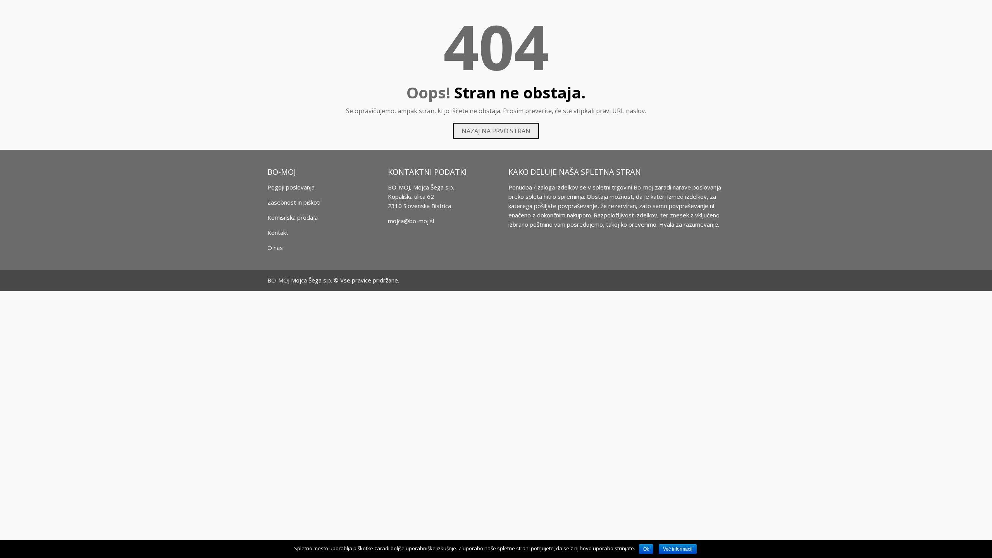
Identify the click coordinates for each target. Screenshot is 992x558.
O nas (275, 247)
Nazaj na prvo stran (496, 131)
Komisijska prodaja (292, 217)
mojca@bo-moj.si (411, 221)
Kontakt (277, 232)
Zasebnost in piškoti (293, 202)
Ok (646, 549)
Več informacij (677, 549)
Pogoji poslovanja (291, 187)
